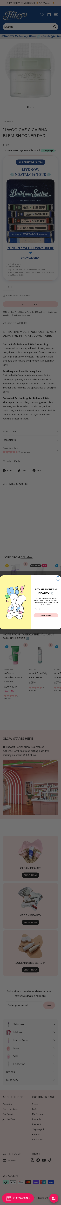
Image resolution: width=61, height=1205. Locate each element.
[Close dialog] (58, 579)
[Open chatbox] (53, 1198)
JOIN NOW (45, 615)
